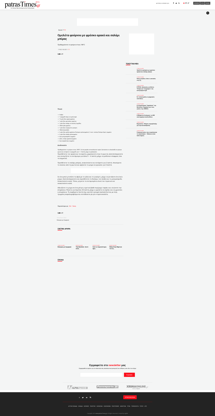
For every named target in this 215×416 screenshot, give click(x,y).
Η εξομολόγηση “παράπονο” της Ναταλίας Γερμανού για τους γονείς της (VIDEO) (146, 107)
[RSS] (179, 3)
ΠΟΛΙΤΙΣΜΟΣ (115, 406)
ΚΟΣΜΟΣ (86, 406)
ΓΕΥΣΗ (141, 406)
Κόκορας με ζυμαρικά (63, 220)
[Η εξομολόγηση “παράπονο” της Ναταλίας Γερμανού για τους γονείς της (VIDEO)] (131, 108)
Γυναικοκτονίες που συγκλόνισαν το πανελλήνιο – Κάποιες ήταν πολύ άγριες (147, 134)
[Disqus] (90, 286)
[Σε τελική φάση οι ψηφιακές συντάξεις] (131, 99)
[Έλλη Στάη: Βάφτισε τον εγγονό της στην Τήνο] (116, 241)
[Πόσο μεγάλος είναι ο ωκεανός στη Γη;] (131, 81)
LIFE (145, 406)
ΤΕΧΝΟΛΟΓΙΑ (135, 406)
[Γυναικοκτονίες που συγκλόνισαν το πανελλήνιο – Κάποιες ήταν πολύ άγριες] (131, 135)
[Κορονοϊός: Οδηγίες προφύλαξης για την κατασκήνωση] (131, 126)
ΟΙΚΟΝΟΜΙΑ (107, 406)
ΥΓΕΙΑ (128, 406)
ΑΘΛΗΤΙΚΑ (123, 406)
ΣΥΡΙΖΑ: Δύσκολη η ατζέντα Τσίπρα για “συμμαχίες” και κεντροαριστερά (145, 88)
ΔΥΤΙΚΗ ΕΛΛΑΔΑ (72, 406)
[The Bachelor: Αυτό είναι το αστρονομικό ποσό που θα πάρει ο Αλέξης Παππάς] (83, 241)
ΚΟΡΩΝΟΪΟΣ (196, 3)
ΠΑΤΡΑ (202, 3)
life (70, 206)
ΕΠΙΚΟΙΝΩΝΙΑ (130, 397)
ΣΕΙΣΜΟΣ (207, 3)
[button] (208, 14)
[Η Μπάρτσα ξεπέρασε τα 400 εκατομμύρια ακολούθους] (131, 118)
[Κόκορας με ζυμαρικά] (65, 242)
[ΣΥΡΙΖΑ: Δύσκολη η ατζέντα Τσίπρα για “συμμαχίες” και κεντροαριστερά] (131, 89)
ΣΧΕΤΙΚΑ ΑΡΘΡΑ (64, 229)
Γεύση (74, 206)
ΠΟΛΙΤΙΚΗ (92, 406)
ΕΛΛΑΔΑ (80, 406)
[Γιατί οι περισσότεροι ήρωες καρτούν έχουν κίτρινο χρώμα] (100, 241)
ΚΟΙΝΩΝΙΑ (100, 406)
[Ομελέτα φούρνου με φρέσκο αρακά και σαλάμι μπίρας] (131, 72)
